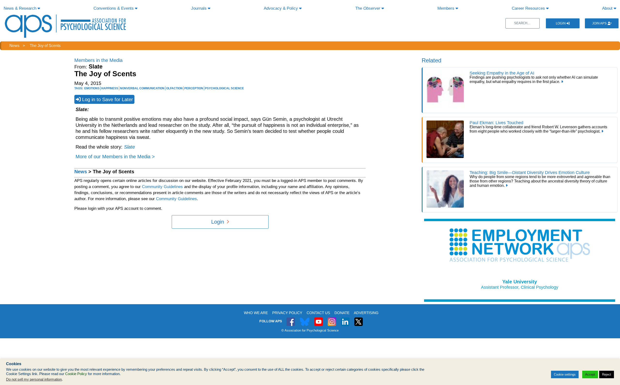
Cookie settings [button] (565, 374)
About (608, 8)
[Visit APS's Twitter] (305, 319)
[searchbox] (522, 23)
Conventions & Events (114, 8)
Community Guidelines (162, 186)
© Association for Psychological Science (310, 330)
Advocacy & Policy (281, 8)
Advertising (366, 313)
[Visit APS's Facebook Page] (290, 319)
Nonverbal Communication (142, 88)
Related (431, 60)
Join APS (600, 23)
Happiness (109, 88)
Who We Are (256, 313)
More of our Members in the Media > (115, 156)
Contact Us (318, 313)
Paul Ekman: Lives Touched (496, 122)
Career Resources (529, 8)
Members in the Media (98, 60)
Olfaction (174, 88)
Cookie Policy (76, 374)
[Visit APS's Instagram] (331, 319)
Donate (341, 313)
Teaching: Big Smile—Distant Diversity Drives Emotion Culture (530, 172)
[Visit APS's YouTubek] (318, 319)
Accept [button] (590, 374)
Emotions (92, 88)
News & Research (21, 8)
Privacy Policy (287, 313)
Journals (199, 8)
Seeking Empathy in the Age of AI (502, 73)
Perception (193, 88)
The (367, 8)
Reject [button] (606, 374)
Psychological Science (224, 88)
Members (446, 8)
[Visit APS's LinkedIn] (345, 319)
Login (561, 23)
